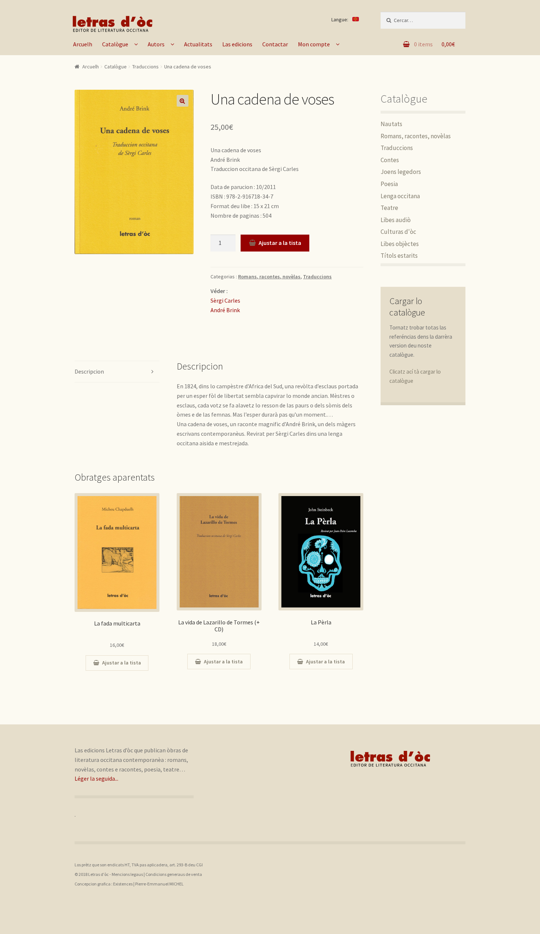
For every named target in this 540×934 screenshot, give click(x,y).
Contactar (275, 44)
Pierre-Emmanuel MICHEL (159, 884)
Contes (390, 160)
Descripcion (89, 371)
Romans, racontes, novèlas (269, 276)
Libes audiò (396, 220)
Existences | (124, 884)
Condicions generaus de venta (173, 874)
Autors (156, 44)
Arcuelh (82, 44)
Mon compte (314, 44)
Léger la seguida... (96, 778)
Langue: (340, 19)
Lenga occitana (400, 196)
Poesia (389, 184)
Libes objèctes (400, 244)
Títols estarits (399, 256)
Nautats (391, 124)
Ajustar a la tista (280, 242)
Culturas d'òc (398, 232)
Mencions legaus (127, 874)
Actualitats (198, 44)
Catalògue (115, 44)
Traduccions (145, 66)
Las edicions (237, 44)
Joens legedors (401, 172)
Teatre (389, 208)
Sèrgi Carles (225, 300)
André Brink (225, 310)
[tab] (117, 372)
